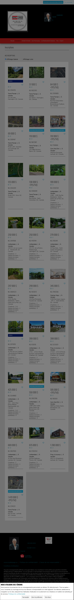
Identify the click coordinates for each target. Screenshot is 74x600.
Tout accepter (25, 597)
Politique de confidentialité (16, 594)
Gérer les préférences (37, 597)
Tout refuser (48, 597)
